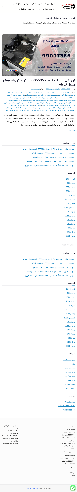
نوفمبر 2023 (70, 203)
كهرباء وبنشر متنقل (27, 105)
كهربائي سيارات (66, 108)
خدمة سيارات (70, 376)
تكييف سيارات (66, 97)
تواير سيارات (70, 372)
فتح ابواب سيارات (48, 9)
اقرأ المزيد (71, 130)
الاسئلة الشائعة (71, 429)
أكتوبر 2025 (70, 179)
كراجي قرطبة (46, 105)
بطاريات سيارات (36, 4)
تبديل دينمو (54, 95)
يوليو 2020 (71, 220)
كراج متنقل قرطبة (55, 105)
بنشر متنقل (14, 92)
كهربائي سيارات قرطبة (40, 108)
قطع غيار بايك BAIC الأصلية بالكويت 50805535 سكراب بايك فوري (50, 165)
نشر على (53, 89)
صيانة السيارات (66, 100)
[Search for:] (38, 244)
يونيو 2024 (71, 183)
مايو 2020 (71, 228)
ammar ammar (65, 89)
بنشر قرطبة (21, 92)
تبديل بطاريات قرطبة (64, 95)
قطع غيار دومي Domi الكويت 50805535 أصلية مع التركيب (52, 153)
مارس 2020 (70, 236)
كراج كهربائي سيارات (13, 102)
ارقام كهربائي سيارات (63, 92)
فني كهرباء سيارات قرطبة (41, 100)
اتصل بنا (73, 426)
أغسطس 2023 (69, 207)
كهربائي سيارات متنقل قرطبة (62, 110)
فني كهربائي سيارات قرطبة (24, 100)
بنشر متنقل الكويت (32, 488)
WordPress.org (69, 410)
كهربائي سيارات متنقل (26, 108)
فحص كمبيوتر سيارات (55, 100)
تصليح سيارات (50, 4)
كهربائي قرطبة (39, 110)
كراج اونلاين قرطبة (45, 102)
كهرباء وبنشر (37, 105)
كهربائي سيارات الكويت (54, 108)
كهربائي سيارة (49, 110)
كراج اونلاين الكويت (57, 102)
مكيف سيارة (21, 110)
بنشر (26, 4)
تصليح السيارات (20, 95)
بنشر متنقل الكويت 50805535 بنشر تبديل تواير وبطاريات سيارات (68, 435)
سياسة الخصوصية (70, 455)
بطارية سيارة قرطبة (32, 92)
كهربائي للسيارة (30, 110)
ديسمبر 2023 (70, 199)
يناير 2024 (71, 195)
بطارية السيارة (42, 92)
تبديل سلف (29, 95)
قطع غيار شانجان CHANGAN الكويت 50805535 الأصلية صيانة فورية (49, 149)
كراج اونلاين (67, 102)
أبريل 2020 (71, 232)
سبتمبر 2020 (70, 216)
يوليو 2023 (71, 211)
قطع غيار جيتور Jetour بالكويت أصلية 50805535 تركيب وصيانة (51, 161)
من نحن (73, 467)
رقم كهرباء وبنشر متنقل (41, 97)
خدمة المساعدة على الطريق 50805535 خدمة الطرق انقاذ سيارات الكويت (67, 444)
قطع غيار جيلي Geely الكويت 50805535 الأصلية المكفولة (53, 157)
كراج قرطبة (36, 102)
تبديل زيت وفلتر (45, 95)
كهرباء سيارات (35, 89)
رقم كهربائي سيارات (28, 97)
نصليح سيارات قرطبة (11, 110)
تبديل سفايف (37, 95)
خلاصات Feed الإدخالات (66, 406)
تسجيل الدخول (69, 402)
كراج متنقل (17, 4)
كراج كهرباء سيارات (26, 102)
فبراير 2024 (70, 191)
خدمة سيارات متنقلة (69, 452)
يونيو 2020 (71, 224)
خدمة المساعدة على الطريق (29, 9)
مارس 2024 (70, 187)
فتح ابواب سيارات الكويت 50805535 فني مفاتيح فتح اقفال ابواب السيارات (67, 461)
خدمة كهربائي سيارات (55, 97)
